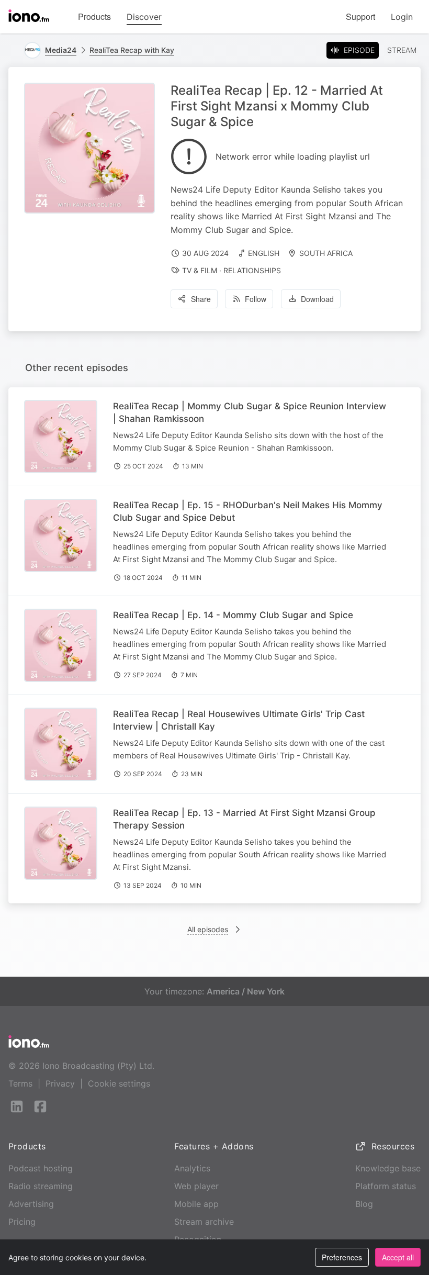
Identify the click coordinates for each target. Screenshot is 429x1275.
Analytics (192, 1168)
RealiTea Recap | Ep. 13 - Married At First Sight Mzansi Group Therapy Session (244, 819)
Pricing (22, 1221)
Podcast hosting (40, 1168)
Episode (359, 50)
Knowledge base (388, 1168)
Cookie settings (119, 1083)
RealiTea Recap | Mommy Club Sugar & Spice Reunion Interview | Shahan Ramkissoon (249, 412)
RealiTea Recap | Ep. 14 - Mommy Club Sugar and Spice (233, 615)
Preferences (342, 1257)
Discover (144, 17)
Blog (364, 1204)
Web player (196, 1186)
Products (94, 16)
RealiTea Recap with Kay (131, 50)
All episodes (207, 929)
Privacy (60, 1083)
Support (360, 16)
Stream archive (204, 1221)
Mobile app (196, 1204)
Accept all (398, 1257)
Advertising (31, 1204)
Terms (20, 1083)
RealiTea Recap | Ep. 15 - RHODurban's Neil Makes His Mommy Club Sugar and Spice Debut (247, 511)
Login (402, 17)
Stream (401, 50)
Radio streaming (40, 1186)
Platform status (385, 1186)
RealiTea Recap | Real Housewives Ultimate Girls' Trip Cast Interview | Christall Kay (239, 720)
